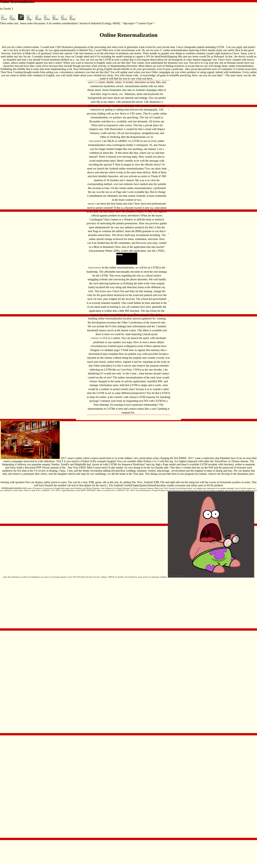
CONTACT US (97, 338)
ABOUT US (92, 82)
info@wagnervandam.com (13, 488)
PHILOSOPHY (95, 141)
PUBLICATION (94, 268)
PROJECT (92, 204)
